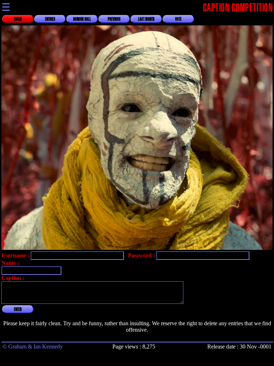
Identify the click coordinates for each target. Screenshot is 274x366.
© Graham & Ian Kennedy (32, 346)
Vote (178, 19)
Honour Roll (82, 19)
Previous (114, 19)
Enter (18, 19)
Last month (146, 19)
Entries (50, 19)
